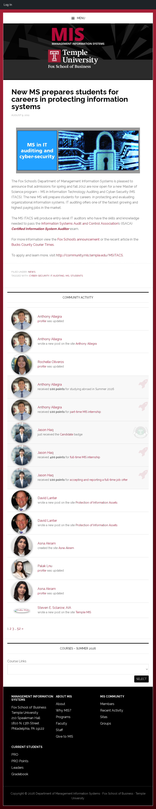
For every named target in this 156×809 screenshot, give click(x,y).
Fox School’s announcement (78, 239)
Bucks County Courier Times (32, 245)
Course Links (16, 661)
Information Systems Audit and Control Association (79, 223)
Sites (103, 717)
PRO (14, 755)
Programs (63, 717)
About (60, 704)
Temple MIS (78, 36)
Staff (59, 730)
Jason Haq (45, 430)
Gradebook (19, 774)
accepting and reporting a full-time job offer (99, 479)
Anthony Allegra (50, 316)
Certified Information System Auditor (40, 229)
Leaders (17, 768)
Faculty (61, 723)
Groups (105, 723)
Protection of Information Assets (96, 502)
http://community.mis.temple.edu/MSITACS (89, 255)
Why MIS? (63, 710)
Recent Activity (111, 710)
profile (42, 321)
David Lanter (47, 498)
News (31, 271)
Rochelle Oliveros (51, 362)
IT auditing (57, 275)
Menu (81, 18)
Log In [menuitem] (8, 4)
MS (67, 275)
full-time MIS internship (85, 457)
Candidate (66, 434)
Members (107, 704)
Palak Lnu (45, 566)
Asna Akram (47, 543)
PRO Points (19, 761)
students (76, 275)
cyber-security (39, 275)
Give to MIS (64, 736)
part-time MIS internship (85, 411)
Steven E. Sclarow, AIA (54, 608)
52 (19, 629)
